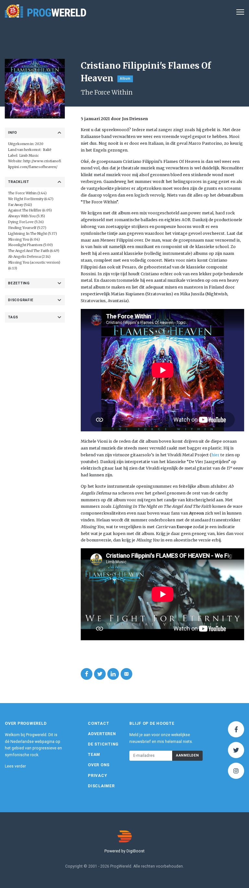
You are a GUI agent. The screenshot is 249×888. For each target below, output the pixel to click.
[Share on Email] (126, 674)
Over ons (99, 765)
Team (94, 754)
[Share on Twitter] (100, 674)
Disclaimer (101, 786)
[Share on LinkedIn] (113, 674)
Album (125, 78)
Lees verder (15, 766)
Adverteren (102, 734)
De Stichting (103, 744)
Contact (98, 723)
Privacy (97, 775)
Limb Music (29, 156)
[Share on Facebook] (86, 674)
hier (215, 454)
